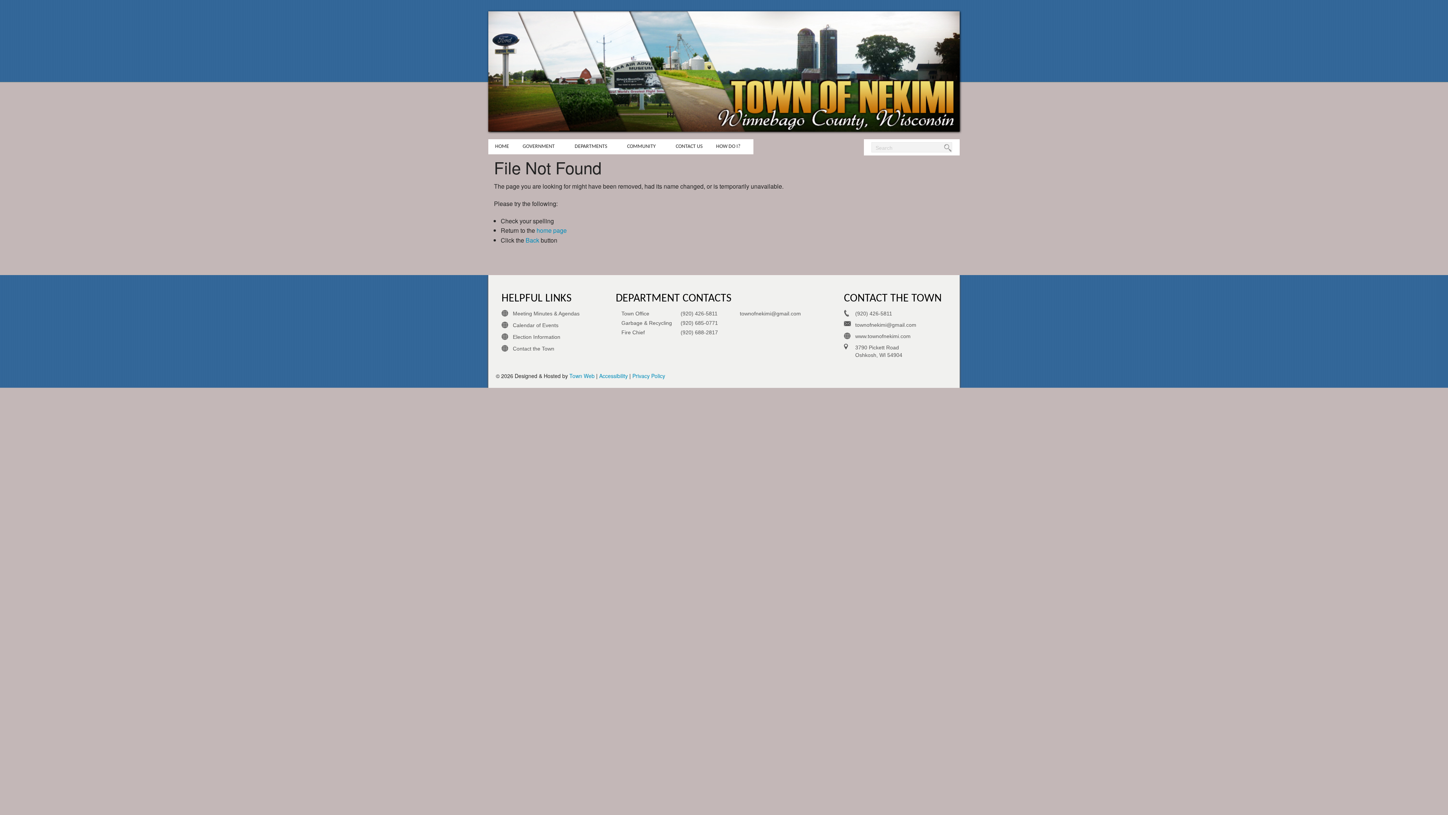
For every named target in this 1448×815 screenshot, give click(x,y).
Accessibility (613, 376)
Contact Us (689, 146)
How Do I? (728, 146)
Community (641, 146)
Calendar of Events (535, 325)
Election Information (536, 337)
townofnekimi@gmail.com (770, 314)
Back (532, 240)
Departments (591, 146)
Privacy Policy (648, 376)
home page (552, 230)
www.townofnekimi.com (883, 336)
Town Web (582, 376)
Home (502, 146)
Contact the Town (533, 349)
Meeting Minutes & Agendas (546, 314)
